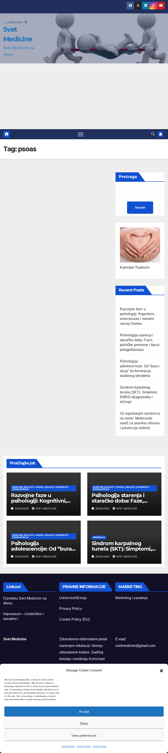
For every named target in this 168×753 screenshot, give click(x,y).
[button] (161, 670)
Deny (84, 723)
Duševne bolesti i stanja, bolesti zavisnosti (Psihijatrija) (40, 488)
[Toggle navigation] (80, 134)
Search (140, 207)
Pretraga (128, 176)
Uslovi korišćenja (73, 598)
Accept (84, 711)
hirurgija (99, 537)
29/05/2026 (22, 508)
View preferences (84, 735)
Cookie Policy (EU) (74, 619)
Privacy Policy (84, 746)
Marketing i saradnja (131, 598)
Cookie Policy (68, 746)
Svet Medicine (46, 508)
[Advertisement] (84, 96)
